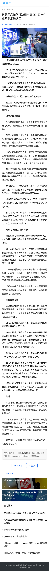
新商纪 (20, 565)
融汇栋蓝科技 (7, 24)
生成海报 (9, 473)
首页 (3, 9)
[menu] (45, 3)
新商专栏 (32, 24)
